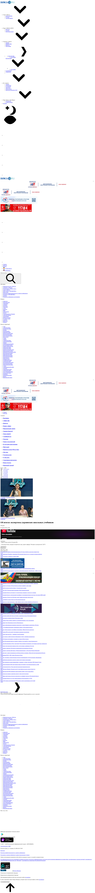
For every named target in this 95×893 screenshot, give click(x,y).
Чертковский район (7, 375)
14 (4, 474)
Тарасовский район (7, 369)
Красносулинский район (8, 349)
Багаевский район (7, 328)
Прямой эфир (9, 43)
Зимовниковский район (8, 343)
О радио (7, 30)
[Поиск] (11, 278)
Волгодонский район (7, 335)
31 (8, 469)
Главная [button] (5, 264)
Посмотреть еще (4, 691)
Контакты (3, 850)
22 (5, 476)
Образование (6, 311)
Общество (5, 301)
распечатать (3, 546)
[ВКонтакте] (1, 549)
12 (4, 472)
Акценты (5, 319)
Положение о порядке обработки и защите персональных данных (15, 855)
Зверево (5, 342)
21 (5, 474)
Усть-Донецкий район (8, 371)
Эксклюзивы (6, 316)
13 (4, 473)
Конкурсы (5, 321)
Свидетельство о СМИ (6, 846)
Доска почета (9, 88)
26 (7, 472)
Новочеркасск (6, 357)
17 (5, 469)
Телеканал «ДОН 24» (7, 287)
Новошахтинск (6, 359)
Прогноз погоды (6, 317)
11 (4, 470)
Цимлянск (5, 374)
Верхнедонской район (8, 333)
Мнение (5, 322)
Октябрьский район (7, 360)
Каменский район (7, 347)
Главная (5, 412)
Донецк (4, 339)
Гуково (4, 338)
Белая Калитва (6, 331)
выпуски (8, 29)
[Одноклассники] (3, 549)
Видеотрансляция (10, 31)
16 (4, 477)
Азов (4, 326)
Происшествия (6, 302)
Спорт (4, 308)
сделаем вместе (8, 268)
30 (7, 477)
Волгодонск (5, 337)
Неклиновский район (8, 356)
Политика (5, 305)
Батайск (5, 330)
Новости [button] (5, 265)
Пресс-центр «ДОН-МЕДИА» (9, 291)
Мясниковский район (8, 355)
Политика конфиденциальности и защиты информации (15, 293)
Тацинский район (7, 370)
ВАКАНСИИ (11, 56)
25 (7, 470)
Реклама (5, 103)
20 (5, 473)
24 (7, 469)
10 (4, 469)
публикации (8, 85)
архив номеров (9, 15)
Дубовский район (7, 340)
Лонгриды (8, 87)
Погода (4, 312)
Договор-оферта (9, 18)
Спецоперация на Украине (9, 314)
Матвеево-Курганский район (9, 352)
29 (7, 476)
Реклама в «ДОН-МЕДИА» (9, 294)
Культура (5, 309)
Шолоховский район (7, 377)
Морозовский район (7, 354)
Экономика (5, 303)
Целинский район (7, 372)
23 (5, 477)
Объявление (8, 71)
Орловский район (7, 361)
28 (7, 474)
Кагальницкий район (7, 345)
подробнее (27, 877)
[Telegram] (6, 549)
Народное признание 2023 (11, 90)
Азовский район (6, 327)
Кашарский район (7, 348)
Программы (8, 46)
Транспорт (5, 307)
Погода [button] (4, 266)
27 (7, 473)
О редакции (8, 86)
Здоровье (5, 304)
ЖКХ (4, 310)
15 (4, 476)
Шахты (4, 376)
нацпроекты (7, 270)
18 (5, 470)
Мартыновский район (8, 350)
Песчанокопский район (8, 362)
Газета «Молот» (6, 289)
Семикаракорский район (8, 367)
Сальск (4, 366)
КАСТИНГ (13, 57)
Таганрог (5, 368)
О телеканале (9, 70)
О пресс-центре (9, 102)
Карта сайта (5, 292)
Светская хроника (7, 315)
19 (5, 472)
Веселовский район (7, 334)
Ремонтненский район (8, 364)
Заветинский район (7, 341)
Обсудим (5, 413)
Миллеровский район (8, 353)
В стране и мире (6, 318)
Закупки (5, 295)
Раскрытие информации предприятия (11, 296)
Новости (8, 45)
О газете (7, 17)
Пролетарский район (7, 363)
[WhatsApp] (5, 549)
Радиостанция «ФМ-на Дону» (9, 288)
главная (7, 42)
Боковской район (7, 332)
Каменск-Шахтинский (8, 346)
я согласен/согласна (5, 881)
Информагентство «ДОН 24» (9, 286)
